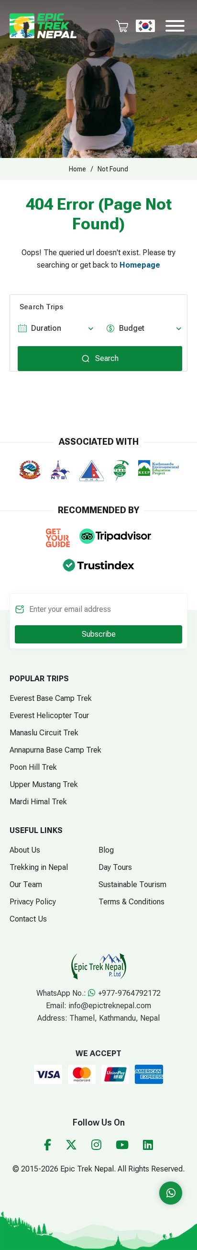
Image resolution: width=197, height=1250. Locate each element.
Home (77, 169)
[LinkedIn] (148, 1145)
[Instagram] (96, 1145)
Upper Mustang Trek (44, 784)
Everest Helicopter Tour (49, 715)
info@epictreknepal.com (109, 1005)
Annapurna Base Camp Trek (55, 750)
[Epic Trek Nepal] (43, 25)
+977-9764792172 (128, 993)
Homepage (140, 265)
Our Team (26, 884)
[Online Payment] (48, 1073)
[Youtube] (122, 1145)
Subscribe (99, 634)
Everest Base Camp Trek (51, 698)
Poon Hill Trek (33, 767)
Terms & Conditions (131, 901)
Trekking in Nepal (39, 867)
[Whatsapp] (171, 1193)
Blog (106, 850)
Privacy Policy (33, 901)
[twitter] (71, 1145)
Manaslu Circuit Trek (44, 732)
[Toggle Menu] (175, 25)
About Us (25, 850)
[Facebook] (47, 1145)
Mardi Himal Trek (38, 801)
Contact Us (28, 918)
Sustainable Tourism (132, 884)
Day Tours (115, 867)
